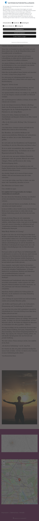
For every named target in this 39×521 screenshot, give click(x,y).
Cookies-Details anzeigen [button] (19, 36)
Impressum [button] (14, 42)
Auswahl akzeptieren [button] (19, 33)
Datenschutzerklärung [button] (22, 42)
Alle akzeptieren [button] (19, 29)
